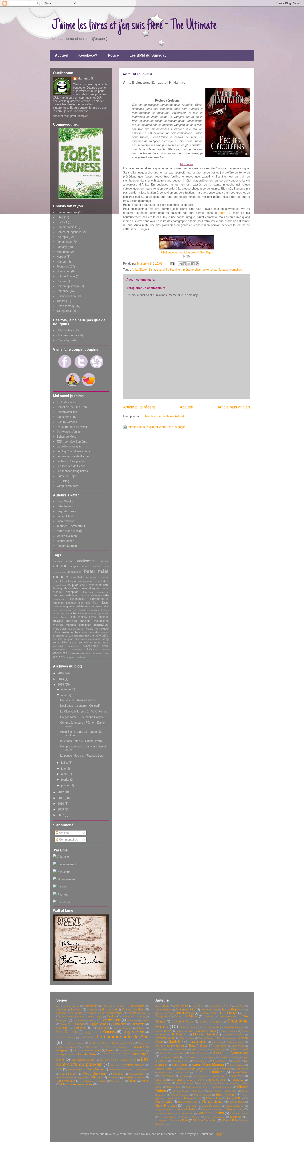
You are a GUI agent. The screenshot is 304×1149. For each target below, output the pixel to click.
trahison (92, 649)
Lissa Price (236, 1076)
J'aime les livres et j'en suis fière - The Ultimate (134, 26)
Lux (59, 1069)
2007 (61, 815)
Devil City (140, 1016)
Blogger (218, 1134)
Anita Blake (139, 269)
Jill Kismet (140, 1028)
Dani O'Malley (95, 1016)
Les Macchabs (87, 1054)
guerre (70, 606)
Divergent (62, 1020)
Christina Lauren (188, 1027)
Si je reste (83, 1077)
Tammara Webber (191, 1117)
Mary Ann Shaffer (208, 1083)
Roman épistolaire (68, 286)
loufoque (103, 616)
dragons (94, 588)
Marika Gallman (67, 536)
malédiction (101, 620)
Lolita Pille (160, 1080)
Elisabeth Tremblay (206, 1034)
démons (58, 595)
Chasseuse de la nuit (69, 1013)
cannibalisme (79, 577)
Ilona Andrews (66, 521)
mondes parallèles (78, 625)
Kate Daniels (66, 1032)
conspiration (101, 581)
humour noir (70, 610)
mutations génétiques (71, 629)
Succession (114, 1077)
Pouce (113, 55)
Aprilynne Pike (185, 1009)
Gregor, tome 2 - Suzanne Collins (81, 717)
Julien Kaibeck (201, 1061)
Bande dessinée (67, 212)
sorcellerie (85, 642)
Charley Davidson (133, 1009)
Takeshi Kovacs (134, 1077)
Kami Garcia (179, 1064)
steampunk (73, 646)
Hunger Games (98, 1024)
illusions (105, 610)
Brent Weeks (65, 501)
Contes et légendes (69, 232)
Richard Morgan (67, 545)
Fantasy (62, 247)
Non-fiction (63, 271)
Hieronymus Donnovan (169, 1045)
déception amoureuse (96, 592)
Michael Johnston (222, 1087)
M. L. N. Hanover (195, 1080)
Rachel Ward (163, 1101)
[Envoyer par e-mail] (180, 263)
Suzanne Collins (210, 1113)
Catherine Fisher (182, 1021)
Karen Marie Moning (69, 531)
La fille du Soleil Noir (123, 1043)
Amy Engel (198, 1006)
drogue (57, 591)
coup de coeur (77, 585)
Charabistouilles (67, 412)
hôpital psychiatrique (88, 610)
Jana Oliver (238, 1046)
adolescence (87, 561)
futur (96, 602)
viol (106, 653)
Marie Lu (238, 1079)
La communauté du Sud (123, 1036)
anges (74, 566)
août (64, 695)
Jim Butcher (206, 1057)
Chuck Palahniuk (210, 1027)
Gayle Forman (198, 1041)
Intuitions (80, 1027)
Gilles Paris (217, 1042)
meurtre (58, 625)
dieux (84, 588)
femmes (71, 602)
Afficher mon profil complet (70, 116)
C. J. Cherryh (228, 1013)
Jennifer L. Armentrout (71, 526)
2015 (61, 673)
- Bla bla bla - (65, 330)
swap (105, 646)
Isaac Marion (220, 1046)
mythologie (102, 628)
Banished (76, 1009)
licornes (65, 617)
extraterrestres (99, 598)
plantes (105, 632)
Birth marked (109, 1009)
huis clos (58, 610)
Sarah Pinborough (211, 1106)
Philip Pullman (225, 1094)
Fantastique (64, 241)
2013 (61, 684)
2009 (61, 809)
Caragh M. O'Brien (186, 1016)
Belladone (92, 1009)
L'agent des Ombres (100, 1032)
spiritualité (58, 646)
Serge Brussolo (163, 1109)
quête (105, 635)
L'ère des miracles (65, 1037)
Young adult (64, 310)
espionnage (59, 599)
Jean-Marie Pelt (217, 1049)
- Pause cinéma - (68, 335)
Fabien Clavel (65, 516)
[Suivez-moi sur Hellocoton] (97, 369)
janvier (66, 785)
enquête (103, 595)
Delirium (111, 1016)
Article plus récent (139, 407)
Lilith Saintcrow (200, 1076)
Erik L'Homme (187, 1038)
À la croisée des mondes (76, 1084)
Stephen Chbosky (212, 1109)
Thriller (61, 301)
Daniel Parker (163, 1031)
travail (106, 649)
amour (60, 565)
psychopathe (93, 635)
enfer (94, 595)
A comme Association (67, 1006)
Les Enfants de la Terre (132, 1050)
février (65, 779)
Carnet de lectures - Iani (72, 407)
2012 (61, 792)
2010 (61, 803)
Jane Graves (162, 1049)
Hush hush (119, 1023)
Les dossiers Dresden (83, 1060)
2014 (61, 679)
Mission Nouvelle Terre (120, 1069)
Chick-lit (62, 222)
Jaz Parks (103, 1027)
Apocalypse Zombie (114, 1006)
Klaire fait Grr (241, 1068)
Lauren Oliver (239, 1072)
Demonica (127, 1016)
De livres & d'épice (69, 431)
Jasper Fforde (180, 1049)
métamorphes (192, 269)
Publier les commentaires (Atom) (163, 416)
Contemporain (65, 227)
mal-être (71, 620)
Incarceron (62, 1027)
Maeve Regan (75, 1069)
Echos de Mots (66, 436)
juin (64, 768)
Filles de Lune (109, 1020)
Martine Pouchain (185, 1083)
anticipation (59, 572)
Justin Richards (220, 1061)
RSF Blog (63, 481)
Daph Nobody (184, 1031)
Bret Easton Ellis (207, 1013)
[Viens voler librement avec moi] (89, 387)
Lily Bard (115, 1065)
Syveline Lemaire (239, 1113)
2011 (61, 798)
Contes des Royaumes (72, 1016)
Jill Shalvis (189, 1057)
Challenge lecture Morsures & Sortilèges (187, 252)
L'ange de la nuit (133, 1032)
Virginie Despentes (205, 1120)
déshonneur (72, 595)
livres (92, 616)
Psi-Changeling (137, 1074)
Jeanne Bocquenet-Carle (173, 1053)
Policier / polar (66, 276)
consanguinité (85, 581)
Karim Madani (237, 1065)
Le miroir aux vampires (87, 1050)
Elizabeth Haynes (234, 1034)
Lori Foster (176, 1080)
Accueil (61, 55)
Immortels (138, 1024)
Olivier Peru (231, 1091)
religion (68, 639)
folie (88, 602)
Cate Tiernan (65, 506)
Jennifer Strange (122, 1028)
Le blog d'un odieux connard (74, 451)
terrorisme (77, 649)
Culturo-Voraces (67, 422)
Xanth (145, 1080)
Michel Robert (65, 541)
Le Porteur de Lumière (114, 1047)
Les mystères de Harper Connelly (118, 1060)
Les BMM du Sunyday (148, 55)
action (69, 561)
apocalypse (74, 571)
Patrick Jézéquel (180, 1095)
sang (105, 639)
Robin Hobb (190, 1106)
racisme (58, 639)
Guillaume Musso (235, 1042)
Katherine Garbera (185, 1068)
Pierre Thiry (174, 1098)
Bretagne (58, 561)
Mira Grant (198, 1091)
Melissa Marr (174, 1087)
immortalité (68, 613)
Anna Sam (238, 1006)
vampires (236, 269)
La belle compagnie (69, 446)
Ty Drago (235, 1116)
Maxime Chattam (230, 1083)
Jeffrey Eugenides (199, 1053)
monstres (101, 625)
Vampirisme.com (67, 486)
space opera (101, 642)
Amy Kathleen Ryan (219, 1006)
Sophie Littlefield (186, 1109)
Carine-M (208, 1016)
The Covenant (87, 1081)
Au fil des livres (67, 402)
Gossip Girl (65, 1024)
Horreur (61, 256)
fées (105, 602)
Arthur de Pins (209, 1009)
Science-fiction (66, 296)
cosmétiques (59, 585)
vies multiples (94, 653)
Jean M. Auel (198, 1049)
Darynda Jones (66, 511)
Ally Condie (181, 1005)
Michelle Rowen (180, 1091)
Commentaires (68, 839)
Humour (62, 261)
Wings (132, 1080)
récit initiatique (83, 639)
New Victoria (142, 1069)
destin (68, 588)
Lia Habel (183, 1076)
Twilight (102, 1081)
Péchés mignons (64, 1077)
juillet (65, 762)
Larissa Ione (182, 1072)
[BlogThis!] (184, 263)
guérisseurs (83, 606)
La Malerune (86, 1037)
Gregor (79, 1023)
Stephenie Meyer (164, 1113)
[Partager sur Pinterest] (197, 263)
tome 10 (224, 212)
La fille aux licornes (74, 1043)
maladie (85, 620)
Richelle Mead (236, 1102)
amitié (105, 561)
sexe (206, 269)
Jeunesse (63, 266)
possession (59, 636)
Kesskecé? (87, 55)
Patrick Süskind (202, 1095)
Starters (97, 1077)
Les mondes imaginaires (72, 471)
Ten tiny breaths (65, 1080)
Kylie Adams (165, 1072)
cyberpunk (95, 585)
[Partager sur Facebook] (193, 263)
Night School (68, 1073)
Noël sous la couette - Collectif (80, 705)
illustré (56, 613)
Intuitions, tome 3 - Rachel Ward (81, 741)
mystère (88, 628)
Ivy (92, 1028)
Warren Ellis (229, 1120)
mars (65, 774)
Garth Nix (175, 1041)
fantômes (58, 602)
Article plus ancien (233, 407)
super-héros (90, 646)
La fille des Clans (98, 1043)
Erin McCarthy (206, 1038)
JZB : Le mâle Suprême (72, 441)
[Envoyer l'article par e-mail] (172, 263)
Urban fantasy (219, 269)
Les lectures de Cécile (71, 466)
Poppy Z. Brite (235, 1098)
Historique (63, 251)
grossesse (59, 606)
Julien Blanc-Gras (181, 1061)
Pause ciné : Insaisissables (78, 700)
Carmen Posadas (227, 1016)
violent (58, 657)
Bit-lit (151, 269)
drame (105, 588)
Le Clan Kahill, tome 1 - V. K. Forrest (84, 711)
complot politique (64, 581)
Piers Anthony (192, 1098)
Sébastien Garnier (168, 1117)
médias (56, 632)
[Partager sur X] (188, 263)
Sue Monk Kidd (185, 1113)
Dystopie (62, 237)
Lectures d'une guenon (71, 461)
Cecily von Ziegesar (210, 1021)
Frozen (145, 1020)
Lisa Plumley (218, 1076)
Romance (63, 291)
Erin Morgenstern (226, 1038)
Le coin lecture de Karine (73, 456)
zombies (80, 657)
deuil (76, 588)
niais (84, 632)
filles (80, 602)
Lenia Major (166, 1076)
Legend (111, 1050)
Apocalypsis (137, 1005)
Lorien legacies (134, 1064)
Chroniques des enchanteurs (104, 1013)
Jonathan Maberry (227, 1057)
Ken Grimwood (222, 1068)
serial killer (60, 642)
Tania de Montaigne (215, 1117)
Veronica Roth (179, 1120)
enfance (85, 595)
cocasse (104, 577)
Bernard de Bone (164, 1013)
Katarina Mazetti (163, 1068)
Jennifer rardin (170, 1057)
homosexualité (100, 606)
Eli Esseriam (179, 1034)
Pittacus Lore (214, 1098)
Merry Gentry (95, 1069)
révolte (96, 639)
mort (56, 628)
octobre (66, 689)
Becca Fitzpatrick (232, 1009)
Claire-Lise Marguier (234, 1027)
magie (58, 620)
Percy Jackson (94, 1073)
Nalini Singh (215, 1091)
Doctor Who (79, 1020)
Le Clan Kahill (89, 1047)
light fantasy (79, 616)
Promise (118, 1073)
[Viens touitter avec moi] (81, 369)
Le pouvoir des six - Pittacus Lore (81, 755)
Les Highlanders (64, 1054)
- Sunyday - (64, 340)
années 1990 (101, 566)
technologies (59, 649)
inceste (82, 613)
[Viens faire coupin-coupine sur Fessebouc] (65, 369)
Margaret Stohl (218, 1079)
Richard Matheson (187, 1102)
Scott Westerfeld (235, 1106)
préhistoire (79, 636)
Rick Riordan (166, 1105)
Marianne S (85, 78)
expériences (77, 598)
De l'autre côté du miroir (72, 427)
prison (69, 635)
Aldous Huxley (162, 1006)
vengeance (77, 653)
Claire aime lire (66, 416)
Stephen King (234, 1109)
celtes (93, 577)
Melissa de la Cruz (196, 1087)
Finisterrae (132, 1020)
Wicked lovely (117, 1081)
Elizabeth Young (165, 1038)
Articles (63, 833)
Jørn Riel (236, 1061)
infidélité (93, 613)
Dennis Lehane (229, 1031)
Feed (91, 1020)
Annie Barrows (163, 1009)
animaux (85, 566)
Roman (61, 281)
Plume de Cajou (67, 476)
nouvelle (94, 632)
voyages (69, 657)
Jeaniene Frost (239, 1049)
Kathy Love (205, 1068)
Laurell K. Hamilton (169, 269)
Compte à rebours (138, 1013)
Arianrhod (61, 1009)
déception (72, 592)
